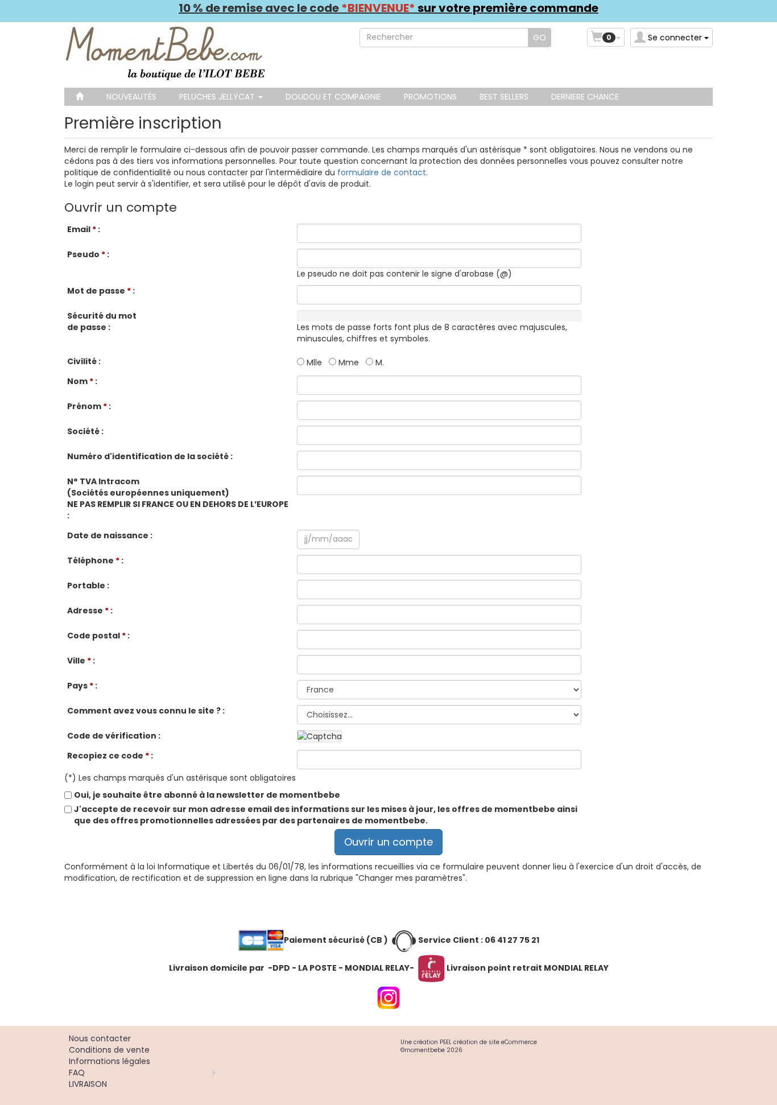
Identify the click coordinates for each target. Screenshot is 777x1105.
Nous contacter (100, 1038)
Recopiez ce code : (110, 755)
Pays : (82, 685)
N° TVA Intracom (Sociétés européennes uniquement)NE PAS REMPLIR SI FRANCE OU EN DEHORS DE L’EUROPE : (177, 498)
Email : (83, 229)
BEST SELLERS (504, 96)
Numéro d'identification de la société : (150, 456)
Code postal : (98, 635)
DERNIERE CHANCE (585, 96)
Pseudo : (88, 254)
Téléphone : (95, 560)
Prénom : (89, 406)
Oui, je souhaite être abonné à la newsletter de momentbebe (207, 795)
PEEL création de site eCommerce (488, 1042)
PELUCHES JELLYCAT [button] (218, 96)
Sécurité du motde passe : (102, 321)
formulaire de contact (381, 172)
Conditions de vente (109, 1049)
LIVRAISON (88, 1084)
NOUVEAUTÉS (131, 96)
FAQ (77, 1072)
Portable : (88, 585)
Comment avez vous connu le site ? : (146, 710)
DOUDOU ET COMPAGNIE (333, 96)
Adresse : (90, 610)
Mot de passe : (101, 290)
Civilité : (84, 361)
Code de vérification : (113, 735)
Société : (85, 431)
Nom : (82, 381)
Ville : (81, 660)
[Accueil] (79, 97)
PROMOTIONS (430, 96)
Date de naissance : (109, 535)
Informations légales (109, 1061)
